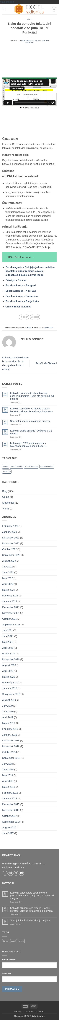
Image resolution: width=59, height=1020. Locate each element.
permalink (49, 328)
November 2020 (11, 659)
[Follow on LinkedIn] (21, 873)
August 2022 (9, 561)
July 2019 (7, 706)
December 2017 (11, 804)
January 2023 (9, 532)
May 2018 (7, 775)
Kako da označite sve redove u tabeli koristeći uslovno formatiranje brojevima (31, 410)
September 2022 (11, 555)
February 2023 (10, 526)
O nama (30, 1012)
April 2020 (7, 671)
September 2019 (11, 694)
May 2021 (7, 642)
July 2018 (7, 764)
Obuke (5, 497)
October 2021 (9, 619)
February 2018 (10, 793)
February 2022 (10, 595)
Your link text (7, 2)
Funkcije (7, 471)
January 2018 (9, 798)
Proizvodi (19, 1012)
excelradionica (46, 466)
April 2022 (7, 584)
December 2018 (11, 740)
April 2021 (7, 648)
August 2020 (9, 665)
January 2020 (9, 688)
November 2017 (11, 810)
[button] (4, 9)
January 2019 (9, 735)
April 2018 (7, 781)
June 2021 (8, 636)
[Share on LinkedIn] (37, 317)
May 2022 (7, 578)
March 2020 (8, 677)
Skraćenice (8, 503)
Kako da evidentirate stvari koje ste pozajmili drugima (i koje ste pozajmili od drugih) (32, 396)
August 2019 (9, 700)
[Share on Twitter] (26, 317)
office (21, 941)
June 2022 (8, 572)
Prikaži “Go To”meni (46, 363)
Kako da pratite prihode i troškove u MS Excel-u (31, 432)
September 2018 (11, 758)
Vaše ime (6, 973)
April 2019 (7, 717)
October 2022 (9, 549)
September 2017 (11, 822)
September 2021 (11, 624)
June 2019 (8, 711)
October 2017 (9, 816)
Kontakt (40, 1012)
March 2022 (8, 590)
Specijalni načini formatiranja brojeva (30, 421)
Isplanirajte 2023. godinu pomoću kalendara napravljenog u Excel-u (28, 444)
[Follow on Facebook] (5, 873)
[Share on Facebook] (21, 317)
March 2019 (8, 723)
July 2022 (7, 566)
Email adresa (8, 959)
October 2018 (9, 752)
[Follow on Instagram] (10, 873)
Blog (29, 20)
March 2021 (8, 653)
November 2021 (11, 613)
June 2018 (8, 769)
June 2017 (8, 833)
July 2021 (7, 630)
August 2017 (9, 827)
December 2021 (11, 607)
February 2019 (10, 729)
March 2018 (8, 787)
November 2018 (11, 746)
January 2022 (9, 601)
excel (5, 466)
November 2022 (11, 543)
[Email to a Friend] (32, 317)
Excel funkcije (31, 466)
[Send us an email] (15, 873)
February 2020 (10, 682)
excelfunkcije (16, 466)
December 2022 (11, 537)
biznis (5, 941)
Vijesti (5, 508)
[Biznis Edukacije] (29, 9)
